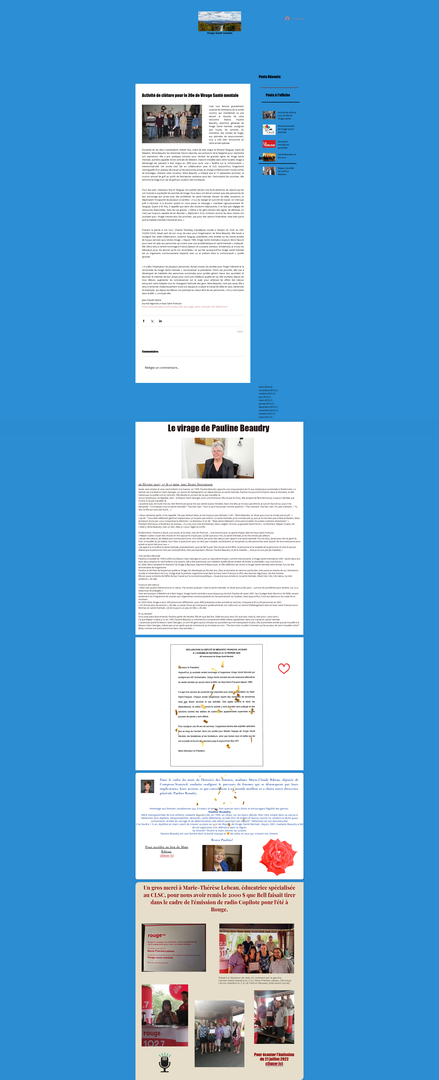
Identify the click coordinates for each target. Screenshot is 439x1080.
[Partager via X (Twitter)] (152, 321)
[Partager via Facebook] (143, 321)
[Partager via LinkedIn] (160, 321)
